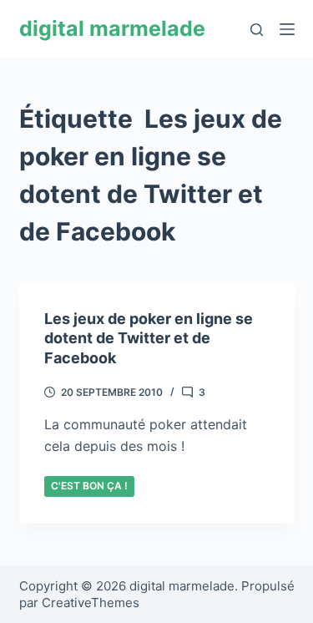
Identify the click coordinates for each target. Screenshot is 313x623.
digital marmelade (112, 28)
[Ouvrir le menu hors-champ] (287, 29)
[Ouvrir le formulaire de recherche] (256, 29)
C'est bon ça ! (89, 485)
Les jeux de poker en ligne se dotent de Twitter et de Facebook (148, 338)
